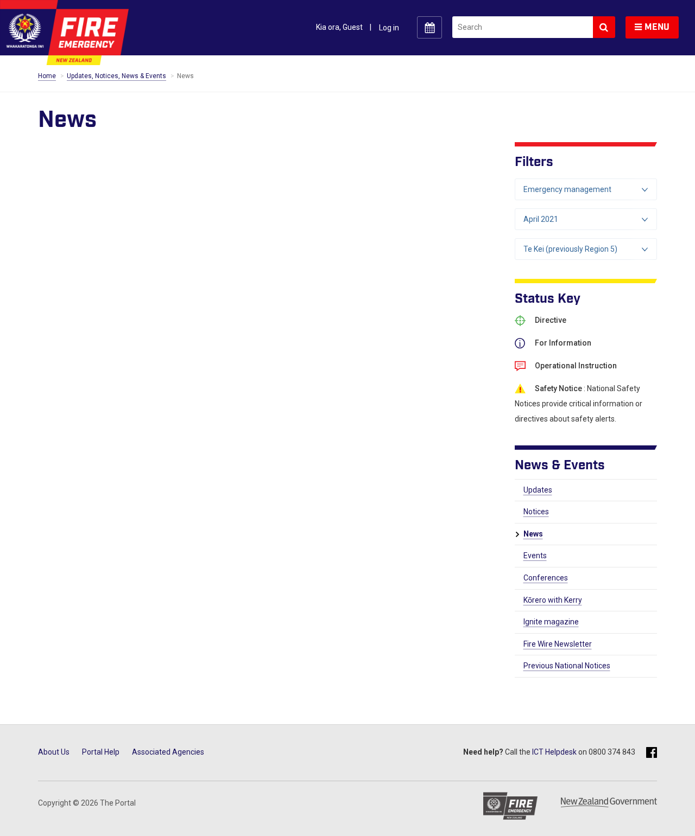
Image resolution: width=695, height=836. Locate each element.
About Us (54, 752)
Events (535, 555)
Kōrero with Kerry (552, 600)
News (533, 533)
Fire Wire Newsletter (557, 644)
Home (47, 76)
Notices (536, 511)
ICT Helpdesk (554, 752)
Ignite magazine (551, 621)
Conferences (545, 577)
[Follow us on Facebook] (651, 753)
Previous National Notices (566, 665)
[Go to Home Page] (64, 32)
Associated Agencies (168, 752)
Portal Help (100, 752)
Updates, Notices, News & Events (116, 76)
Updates (537, 490)
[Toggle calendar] (429, 27)
